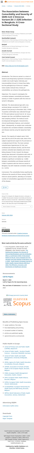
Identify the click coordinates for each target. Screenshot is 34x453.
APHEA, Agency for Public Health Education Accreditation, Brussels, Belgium (18, 363)
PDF (5, 187)
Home (3, 6)
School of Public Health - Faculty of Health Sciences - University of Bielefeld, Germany (18, 352)
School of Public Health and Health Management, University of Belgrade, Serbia (16, 357)
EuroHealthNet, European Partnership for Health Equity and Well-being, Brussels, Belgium (17, 388)
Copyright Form (7, 416)
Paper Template (7, 418)
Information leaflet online (10, 406)
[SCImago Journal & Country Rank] (17, 295)
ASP (6, 367)
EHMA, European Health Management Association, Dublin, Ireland (16, 374)
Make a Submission (9, 314)
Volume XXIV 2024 (19, 6)
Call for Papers (8, 277)
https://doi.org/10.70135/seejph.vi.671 (16, 66)
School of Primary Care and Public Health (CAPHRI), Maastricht (17, 347)
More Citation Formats (9, 206)
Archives (9, 6)
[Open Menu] (2, 2)
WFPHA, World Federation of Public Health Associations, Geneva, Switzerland (17, 394)
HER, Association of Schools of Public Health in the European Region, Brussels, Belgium (17, 368)
